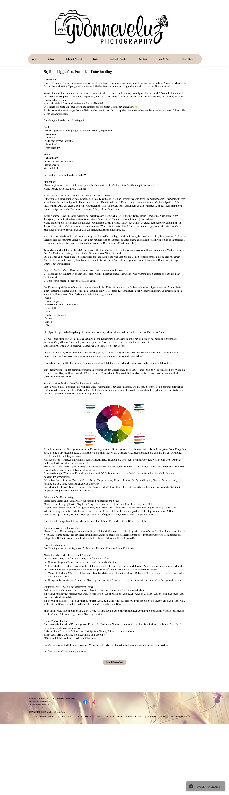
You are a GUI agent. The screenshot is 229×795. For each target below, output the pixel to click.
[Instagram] (93, 702)
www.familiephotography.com (39, 701)
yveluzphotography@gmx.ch (39, 704)
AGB (52, 698)
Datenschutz (43, 698)
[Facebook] (85, 702)
